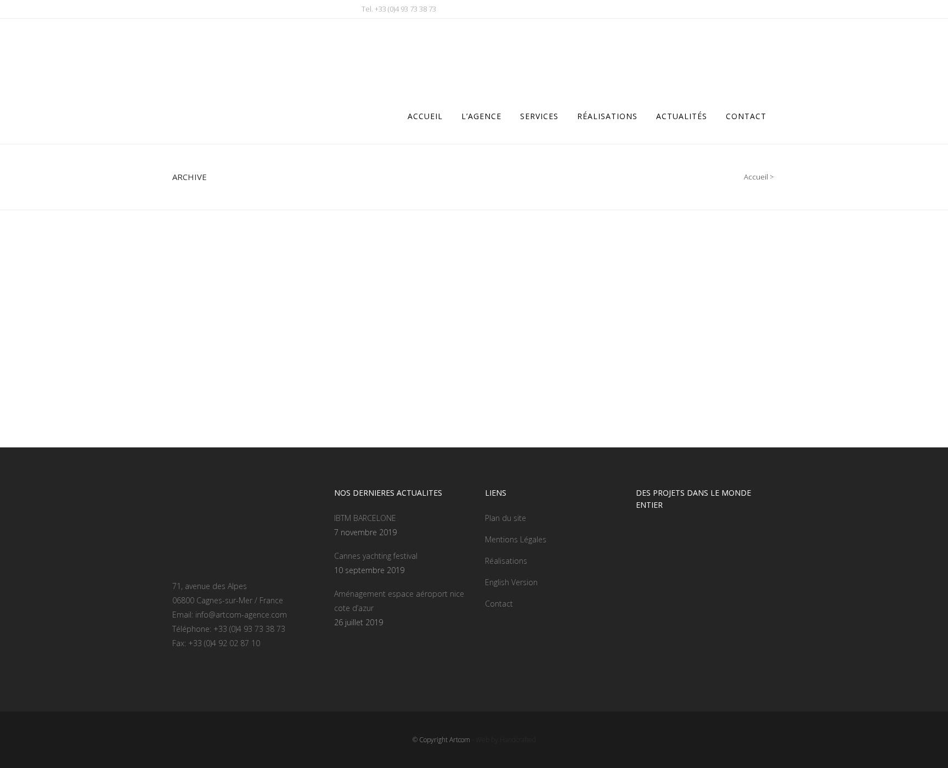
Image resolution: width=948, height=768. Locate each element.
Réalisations (506, 561)
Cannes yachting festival (375, 556)
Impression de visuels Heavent (432, 358)
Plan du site (505, 518)
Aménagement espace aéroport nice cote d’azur (399, 600)
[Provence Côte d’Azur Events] (266, 290)
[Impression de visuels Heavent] (454, 290)
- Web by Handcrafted (503, 739)
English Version (511, 582)
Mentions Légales (515, 539)
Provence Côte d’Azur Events (241, 358)
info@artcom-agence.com (241, 614)
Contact (499, 603)
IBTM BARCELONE (365, 518)
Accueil (756, 177)
